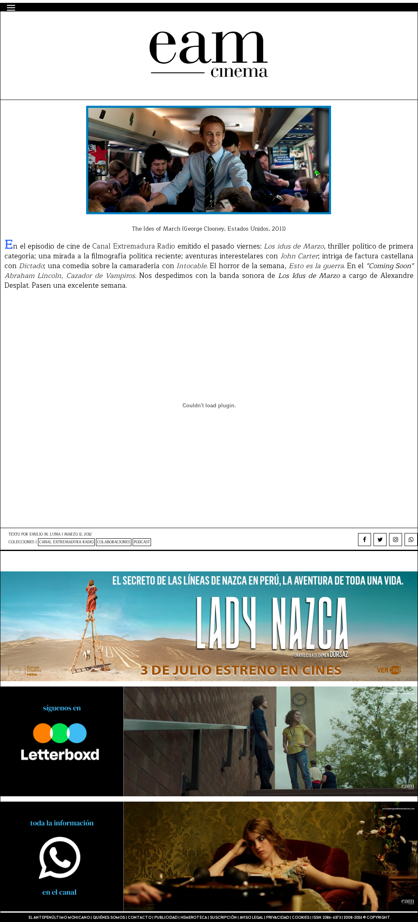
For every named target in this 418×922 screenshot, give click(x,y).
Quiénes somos (109, 918)
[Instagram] (395, 539)
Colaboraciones (113, 542)
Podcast (142, 542)
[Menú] (11, 8)
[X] (380, 539)
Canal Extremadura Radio (66, 542)
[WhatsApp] (411, 539)
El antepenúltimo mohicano (112, 26)
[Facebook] (364, 539)
